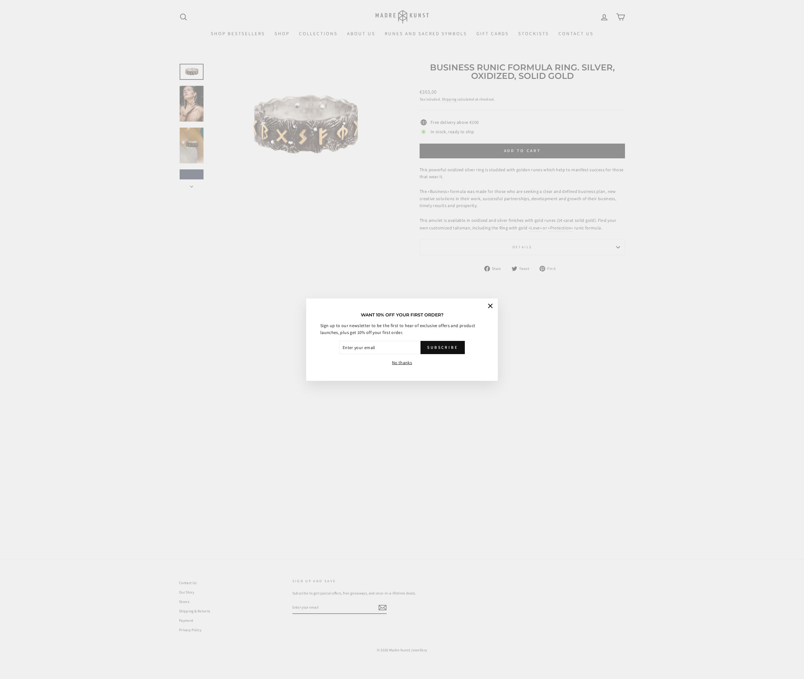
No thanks (402, 362)
